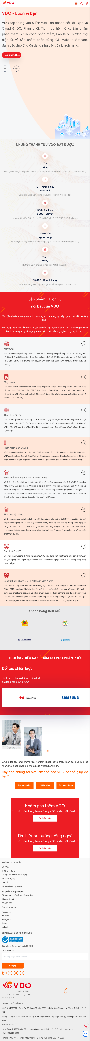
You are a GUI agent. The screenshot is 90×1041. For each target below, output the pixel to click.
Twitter (5, 923)
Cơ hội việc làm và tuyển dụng (14, 875)
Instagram (6, 919)
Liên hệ (5, 882)
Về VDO (5, 867)
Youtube (5, 916)
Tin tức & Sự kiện (9, 878)
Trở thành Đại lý (8, 871)
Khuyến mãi (7, 903)
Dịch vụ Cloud (8, 899)
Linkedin (5, 927)
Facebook (6, 912)
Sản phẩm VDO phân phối (13, 891)
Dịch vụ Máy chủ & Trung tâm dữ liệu (17, 895)
